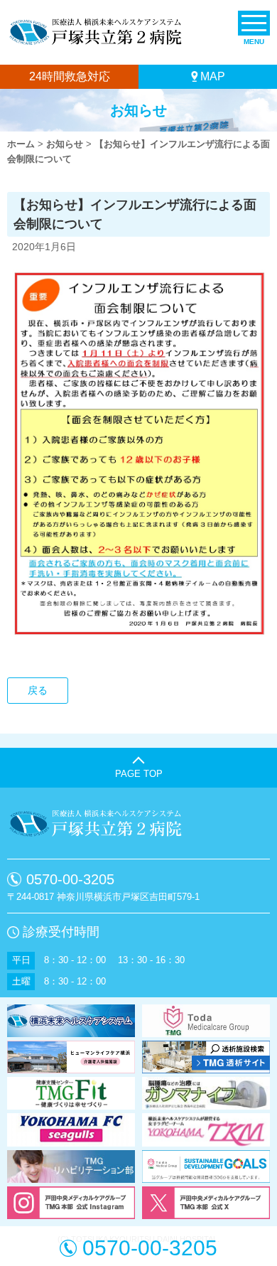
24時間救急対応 (69, 76)
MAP (212, 76)
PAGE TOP (139, 773)
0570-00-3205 (70, 879)
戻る (38, 690)
